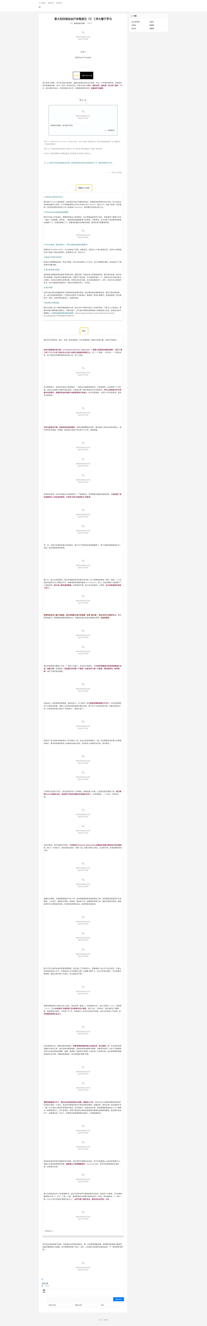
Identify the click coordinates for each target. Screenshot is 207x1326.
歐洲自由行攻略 (79, 23)
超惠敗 (152, 28)
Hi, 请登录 (42, 3)
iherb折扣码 (136, 22)
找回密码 (59, 3)
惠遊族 (40, 7)
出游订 (152, 22)
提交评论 (119, 1299)
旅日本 (134, 28)
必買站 (134, 25)
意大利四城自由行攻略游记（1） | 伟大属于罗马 (83, 19)
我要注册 (51, 3)
